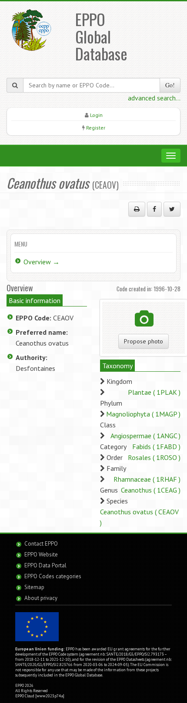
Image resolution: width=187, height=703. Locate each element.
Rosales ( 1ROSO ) (154, 457)
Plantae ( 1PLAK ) (154, 392)
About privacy (40, 598)
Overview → (41, 261)
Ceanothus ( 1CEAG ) (150, 490)
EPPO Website (41, 554)
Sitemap (34, 587)
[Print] (136, 209)
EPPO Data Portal (45, 565)
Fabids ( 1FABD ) (156, 446)
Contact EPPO (41, 543)
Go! (170, 85)
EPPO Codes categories (52, 576)
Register (95, 127)
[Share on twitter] (172, 209)
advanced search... (154, 97)
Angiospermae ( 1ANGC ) (145, 435)
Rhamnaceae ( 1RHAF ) (147, 479)
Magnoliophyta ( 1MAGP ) (143, 414)
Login (96, 115)
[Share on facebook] (154, 209)
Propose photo (143, 341)
